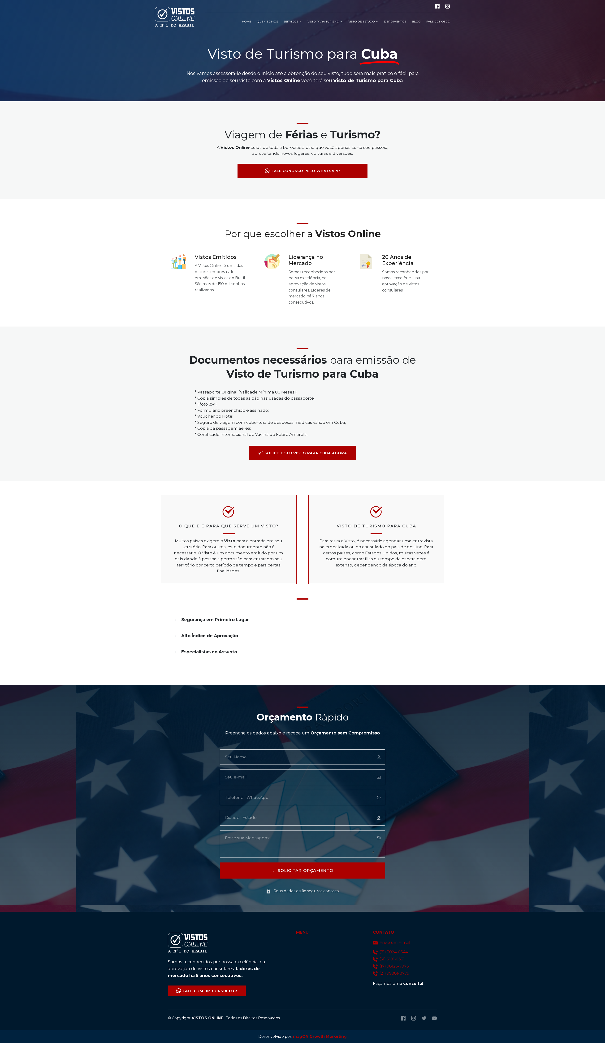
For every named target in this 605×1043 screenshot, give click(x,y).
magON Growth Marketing (320, 1036)
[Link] (437, 6)
